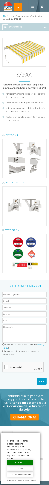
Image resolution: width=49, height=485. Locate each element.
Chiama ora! (24, 417)
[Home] (3, 16)
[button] (44, 40)
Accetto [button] (20, 462)
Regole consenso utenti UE (27, 480)
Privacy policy (11, 480)
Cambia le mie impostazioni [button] (20, 475)
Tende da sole (22, 16)
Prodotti (10, 16)
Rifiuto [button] (20, 469)
